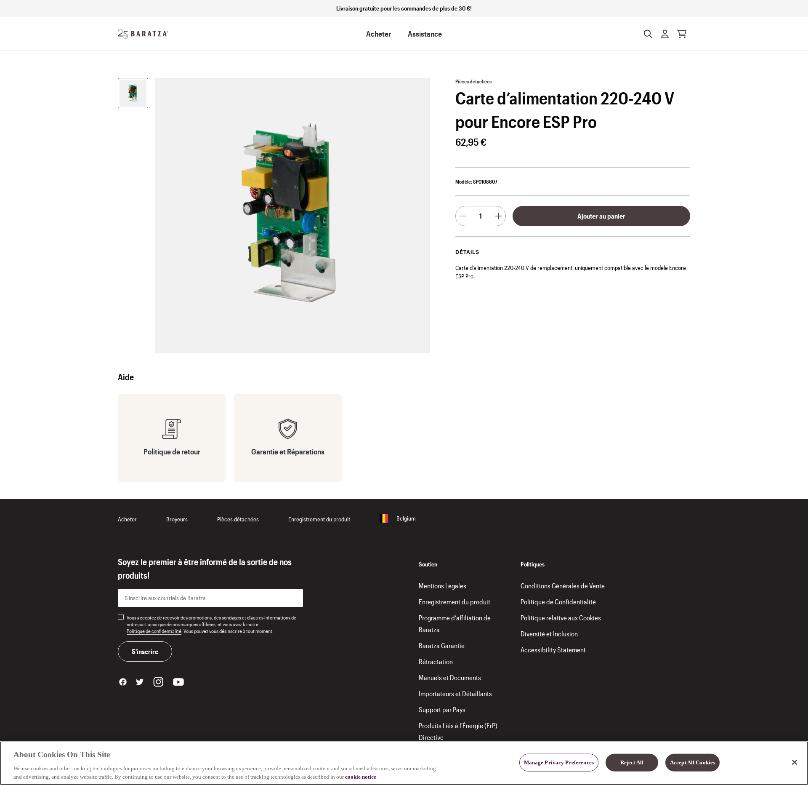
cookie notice (360, 776)
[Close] (794, 762)
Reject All (631, 762)
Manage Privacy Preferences (559, 762)
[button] (664, 34)
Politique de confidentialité (154, 631)
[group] (133, 93)
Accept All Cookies (692, 762)
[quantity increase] (498, 216)
